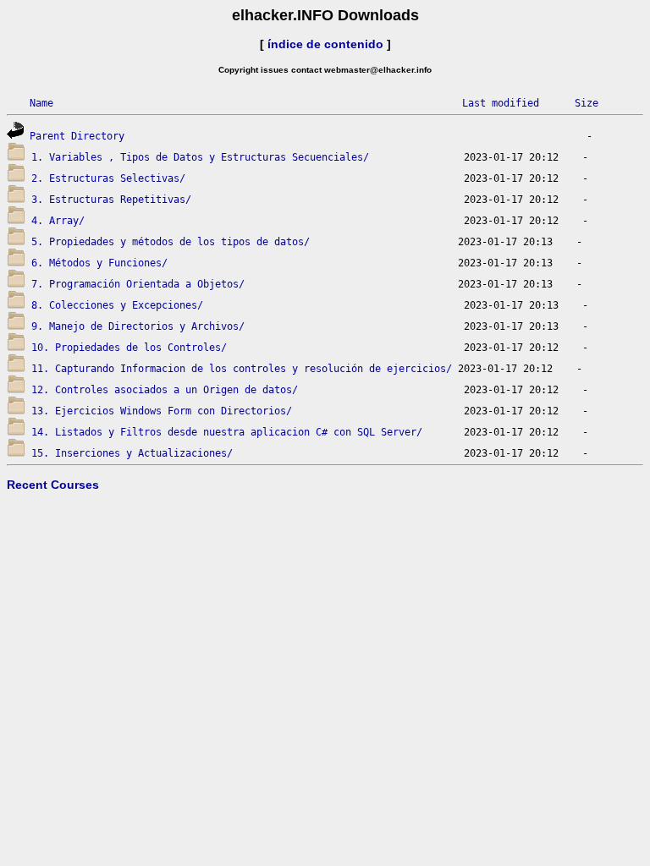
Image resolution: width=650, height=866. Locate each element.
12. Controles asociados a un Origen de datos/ (164, 390)
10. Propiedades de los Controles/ (129, 348)
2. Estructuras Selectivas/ (108, 178)
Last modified (500, 103)
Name (41, 103)
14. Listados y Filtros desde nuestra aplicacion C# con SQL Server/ (226, 432)
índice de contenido (325, 44)
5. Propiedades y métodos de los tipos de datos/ (170, 242)
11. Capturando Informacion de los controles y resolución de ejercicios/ (241, 369)
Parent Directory (77, 136)
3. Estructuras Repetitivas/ (111, 200)
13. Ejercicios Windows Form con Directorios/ (161, 411)
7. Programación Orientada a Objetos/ (138, 284)
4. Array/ (58, 221)
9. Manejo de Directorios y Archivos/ (138, 326)
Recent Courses (53, 484)
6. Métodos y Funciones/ (99, 263)
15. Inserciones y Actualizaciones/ (132, 453)
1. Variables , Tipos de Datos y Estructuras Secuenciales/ (200, 157)
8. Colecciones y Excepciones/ (117, 305)
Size (586, 103)
